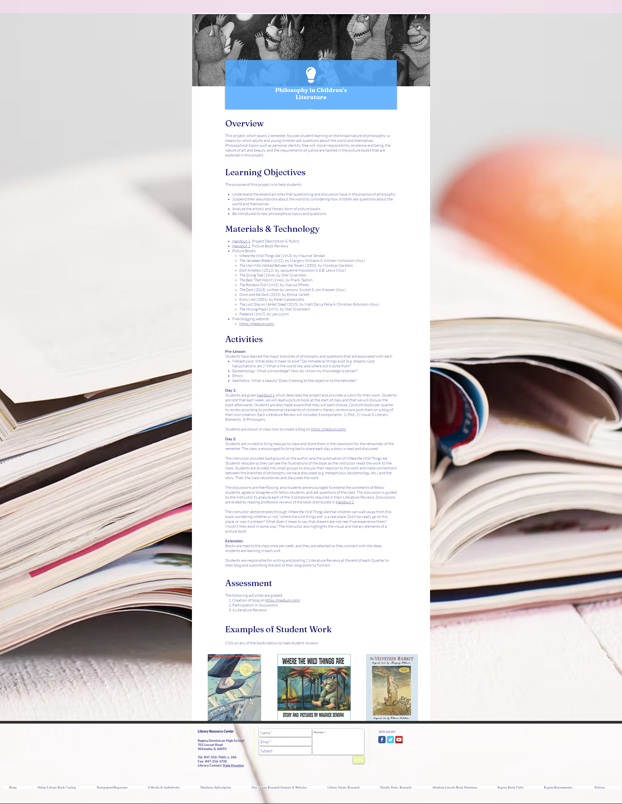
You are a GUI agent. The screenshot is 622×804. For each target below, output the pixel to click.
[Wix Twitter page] (390, 739)
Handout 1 (241, 241)
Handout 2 (241, 245)
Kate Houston (233, 765)
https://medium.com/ (257, 323)
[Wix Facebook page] (382, 739)
